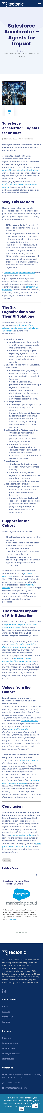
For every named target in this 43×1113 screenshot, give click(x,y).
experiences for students (22, 835)
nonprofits (7, 170)
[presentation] (36, 875)
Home (20, 51)
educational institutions (27, 170)
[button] (17, 932)
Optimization (8, 1048)
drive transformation (28, 760)
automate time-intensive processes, (20, 781)
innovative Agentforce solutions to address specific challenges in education (20, 328)
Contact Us (7, 1016)
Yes (35, 1106)
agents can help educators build (19, 272)
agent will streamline (19, 729)
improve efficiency (30, 720)
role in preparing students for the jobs (21, 845)
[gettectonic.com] (13, 4)
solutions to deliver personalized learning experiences (18, 660)
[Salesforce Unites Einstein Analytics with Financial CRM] (21, 904)
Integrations (8, 1058)
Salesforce (28, 139)
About (5, 1006)
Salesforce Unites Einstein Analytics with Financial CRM (19, 882)
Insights (6, 1022)
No (21, 1109)
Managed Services (11, 1053)
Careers (6, 1011)
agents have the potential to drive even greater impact (19, 626)
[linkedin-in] (4, 991)
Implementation (10, 1043)
